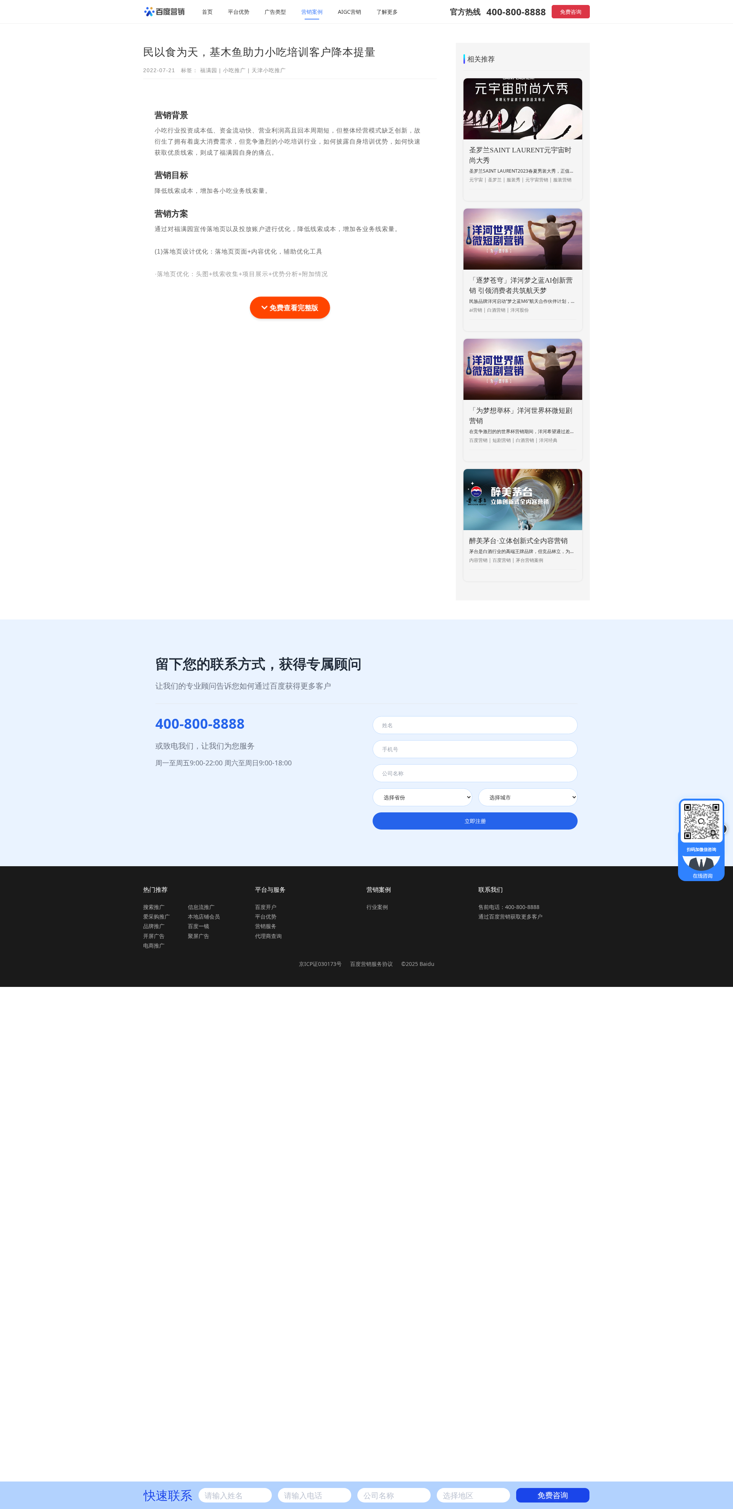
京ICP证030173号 (320, 963)
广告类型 (275, 11)
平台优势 (238, 11)
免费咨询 (570, 11)
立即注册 (475, 821)
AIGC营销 (349, 11)
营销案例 (312, 11)
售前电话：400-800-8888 (508, 907)
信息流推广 (201, 907)
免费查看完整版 (293, 307)
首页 (207, 11)
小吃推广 (234, 70)
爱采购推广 (156, 916)
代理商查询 (268, 936)
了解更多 (387, 11)
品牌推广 (154, 926)
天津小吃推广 (269, 70)
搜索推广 (154, 907)
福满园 (208, 70)
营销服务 (265, 926)
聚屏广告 (198, 936)
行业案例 (377, 907)
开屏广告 (154, 936)
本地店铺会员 (204, 916)
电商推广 (154, 945)
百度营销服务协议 (372, 963)
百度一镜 (198, 926)
